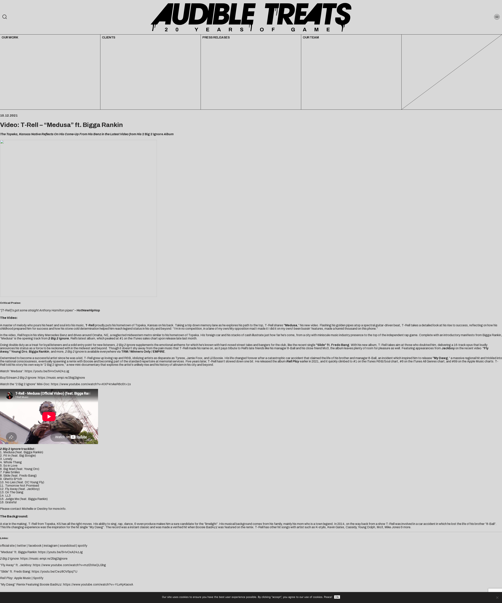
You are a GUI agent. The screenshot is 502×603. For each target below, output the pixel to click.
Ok (337, 597)
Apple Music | (23, 578)
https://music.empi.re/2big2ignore (61, 377)
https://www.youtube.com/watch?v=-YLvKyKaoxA (98, 584)
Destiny (42, 508)
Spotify (38, 578)
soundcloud (67, 545)
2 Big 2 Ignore (54, 364)
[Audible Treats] (251, 17)
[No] (497, 597)
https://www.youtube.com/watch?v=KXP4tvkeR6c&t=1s (91, 384)
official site (7, 545)
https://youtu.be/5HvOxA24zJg (47, 371)
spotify (82, 545)
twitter (21, 545)
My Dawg (441, 358)
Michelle (27, 508)
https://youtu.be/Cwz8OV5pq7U (54, 571)
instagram (51, 545)
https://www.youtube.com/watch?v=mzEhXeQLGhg (69, 565)
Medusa (59, 124)
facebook (35, 545)
